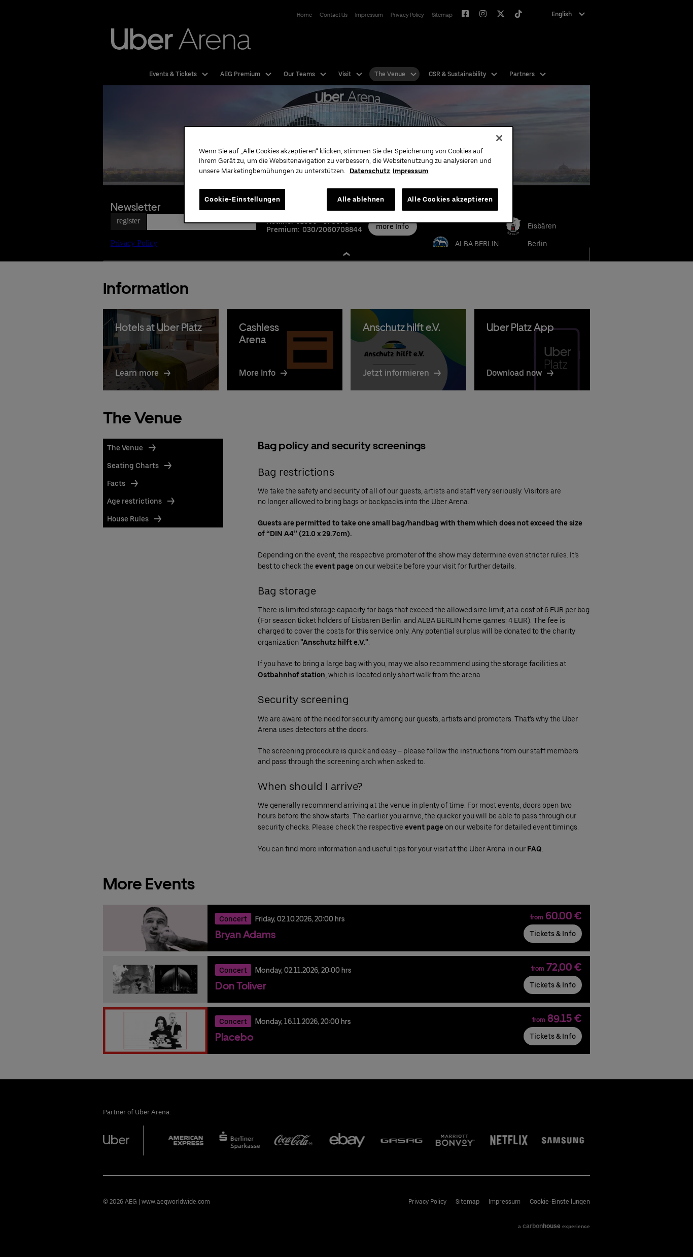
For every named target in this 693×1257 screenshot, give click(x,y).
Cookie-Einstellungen (242, 199)
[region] (348, 175)
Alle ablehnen (360, 199)
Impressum (410, 171)
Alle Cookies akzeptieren (450, 199)
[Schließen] (499, 138)
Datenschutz (370, 171)
